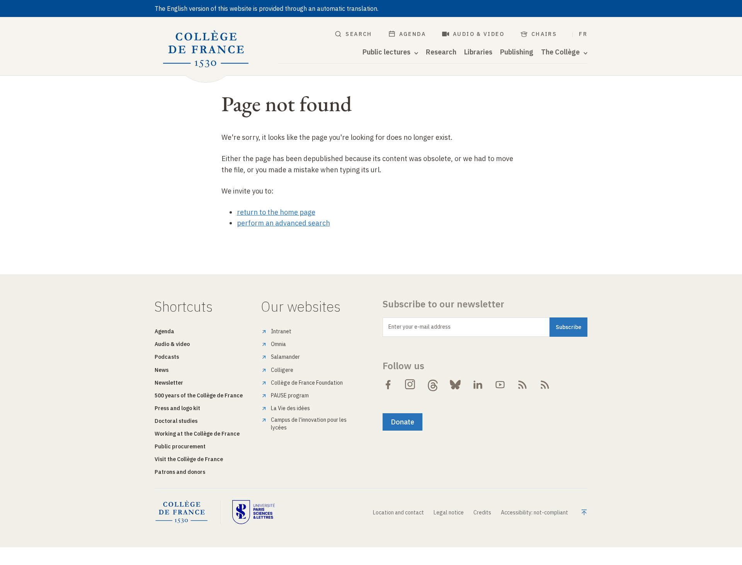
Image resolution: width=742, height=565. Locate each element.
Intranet (281, 331)
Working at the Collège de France (197, 433)
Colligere (282, 369)
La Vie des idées (290, 408)
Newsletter (169, 382)
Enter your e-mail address (419, 326)
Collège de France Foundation (307, 382)
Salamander (285, 356)
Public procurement (180, 446)
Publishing (516, 52)
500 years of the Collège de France (199, 395)
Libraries (478, 52)
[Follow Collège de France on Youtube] (500, 384)
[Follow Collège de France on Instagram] (410, 384)
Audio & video (478, 34)
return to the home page (276, 212)
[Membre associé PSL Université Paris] (253, 512)
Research (441, 52)
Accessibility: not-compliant (534, 512)
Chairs (544, 34)
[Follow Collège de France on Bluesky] (455, 384)
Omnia (278, 344)
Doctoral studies (176, 420)
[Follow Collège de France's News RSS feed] (522, 384)
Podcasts (167, 356)
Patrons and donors (180, 471)
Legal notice (449, 512)
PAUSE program (290, 395)
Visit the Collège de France (189, 459)
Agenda (412, 34)
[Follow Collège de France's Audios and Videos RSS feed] (544, 384)
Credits (482, 512)
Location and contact (398, 512)
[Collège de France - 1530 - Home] (206, 49)
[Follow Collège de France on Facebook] (388, 384)
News (161, 369)
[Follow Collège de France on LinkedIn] (477, 384)
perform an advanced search (283, 223)
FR (583, 34)
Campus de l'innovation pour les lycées (309, 423)
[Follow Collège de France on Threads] (432, 384)
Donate (402, 421)
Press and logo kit (177, 408)
